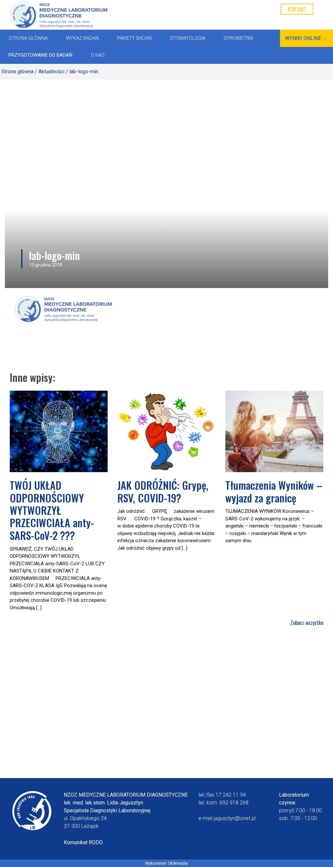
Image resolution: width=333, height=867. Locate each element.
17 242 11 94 (231, 795)
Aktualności (51, 71)
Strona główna (17, 71)
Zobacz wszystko (306, 623)
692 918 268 (234, 803)
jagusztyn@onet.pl (235, 818)
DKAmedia (178, 863)
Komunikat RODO (83, 842)
